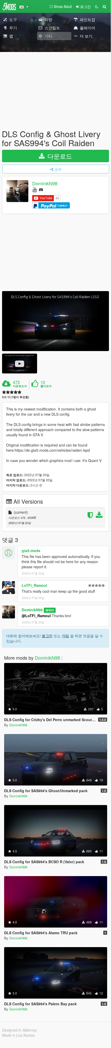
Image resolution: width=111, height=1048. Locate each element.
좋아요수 (46, 386)
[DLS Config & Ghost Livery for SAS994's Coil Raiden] (55, 321)
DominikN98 (44, 183)
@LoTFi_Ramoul (36, 615)
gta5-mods (31, 550)
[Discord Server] (41, 189)
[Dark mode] (96, 6)
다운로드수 (20, 386)
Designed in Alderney (19, 1030)
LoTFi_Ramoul (34, 585)
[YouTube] (34, 189)
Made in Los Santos (18, 1035)
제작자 (49, 610)
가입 (65, 635)
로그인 (47, 635)
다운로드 (59, 155)
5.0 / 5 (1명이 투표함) (15, 397)
